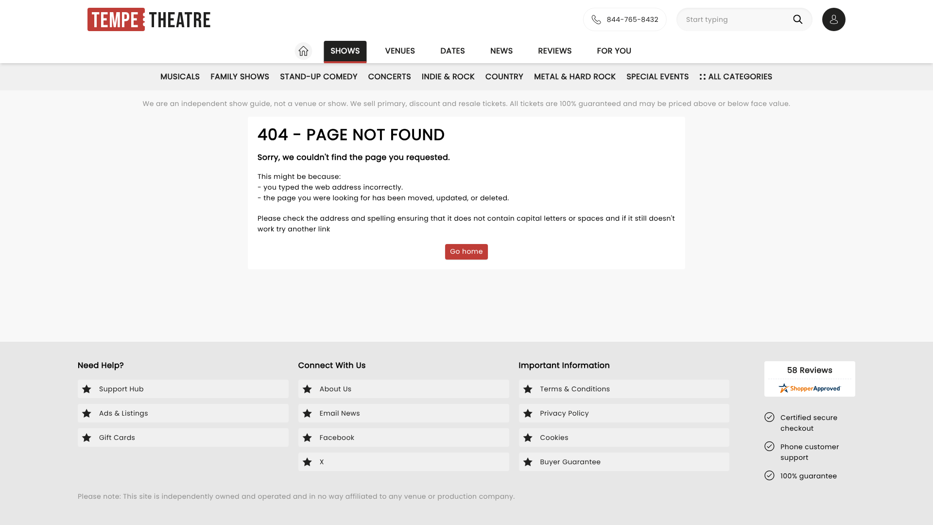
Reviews (555, 50)
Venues (400, 50)
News (501, 50)
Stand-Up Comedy (318, 76)
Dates (452, 50)
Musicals (180, 76)
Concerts (389, 76)
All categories (740, 76)
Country (504, 76)
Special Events (657, 76)
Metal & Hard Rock (575, 76)
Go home (466, 251)
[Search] (799, 19)
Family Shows (239, 76)
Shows (345, 50)
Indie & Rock (448, 76)
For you (614, 50)
